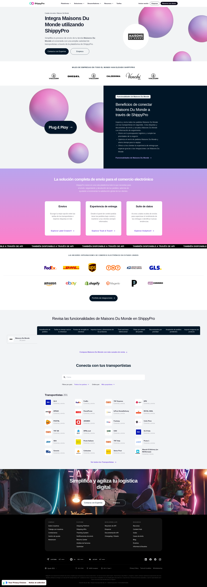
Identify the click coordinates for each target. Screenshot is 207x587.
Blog (134, 539)
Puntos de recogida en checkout (81, 331)
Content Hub (137, 529)
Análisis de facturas (83, 543)
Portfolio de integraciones (102, 298)
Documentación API (112, 533)
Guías (135, 533)
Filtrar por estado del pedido (139, 331)
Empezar (155, 3)
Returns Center (82, 539)
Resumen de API (110, 526)
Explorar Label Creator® (61, 231)
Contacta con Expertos (57, 51)
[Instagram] (160, 559)
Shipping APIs (81, 529)
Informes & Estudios (140, 546)
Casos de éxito (138, 536)
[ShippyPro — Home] (36, 3)
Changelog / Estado (112, 536)
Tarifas (119, 3)
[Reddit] (155, 559)
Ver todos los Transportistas (102, 462)
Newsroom (52, 539)
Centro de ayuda (54, 536)
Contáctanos (52, 533)
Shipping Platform (83, 526)
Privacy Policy (134, 568)
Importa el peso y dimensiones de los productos (102, 331)
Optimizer (80, 546)
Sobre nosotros (53, 526)
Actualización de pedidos (44, 331)
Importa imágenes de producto (191, 331)
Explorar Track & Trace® (102, 231)
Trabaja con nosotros (55, 529)
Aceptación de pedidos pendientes (173, 331)
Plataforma (65, 3)
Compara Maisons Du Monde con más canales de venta (102, 352)
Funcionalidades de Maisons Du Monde (132, 158)
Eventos (136, 543)
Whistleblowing (157, 568)
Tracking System (82, 533)
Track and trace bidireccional (123, 331)
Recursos (107, 3)
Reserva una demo (169, 3)
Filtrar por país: (67, 384)
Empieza (79, 51)
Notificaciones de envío (85, 536)
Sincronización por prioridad (155, 331)
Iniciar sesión (143, 3)
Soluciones (78, 3)
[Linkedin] (146, 559)
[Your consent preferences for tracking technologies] (4, 583)
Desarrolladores (93, 3)
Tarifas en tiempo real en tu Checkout (62, 331)
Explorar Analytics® (143, 231)
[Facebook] (150, 559)
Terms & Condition (145, 568)
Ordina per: (96, 384)
